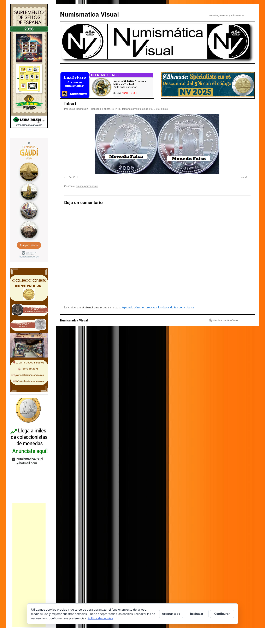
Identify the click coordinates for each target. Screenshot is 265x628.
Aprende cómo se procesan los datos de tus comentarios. (158, 307)
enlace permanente (87, 186)
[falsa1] (157, 144)
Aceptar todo (171, 613)
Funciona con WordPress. (226, 320)
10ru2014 (72, 177)
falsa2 (244, 177)
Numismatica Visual (89, 14)
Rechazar (196, 613)
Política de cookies (100, 618)
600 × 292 (154, 108)
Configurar (222, 613)
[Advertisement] (29, 565)
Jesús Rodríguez (78, 108)
